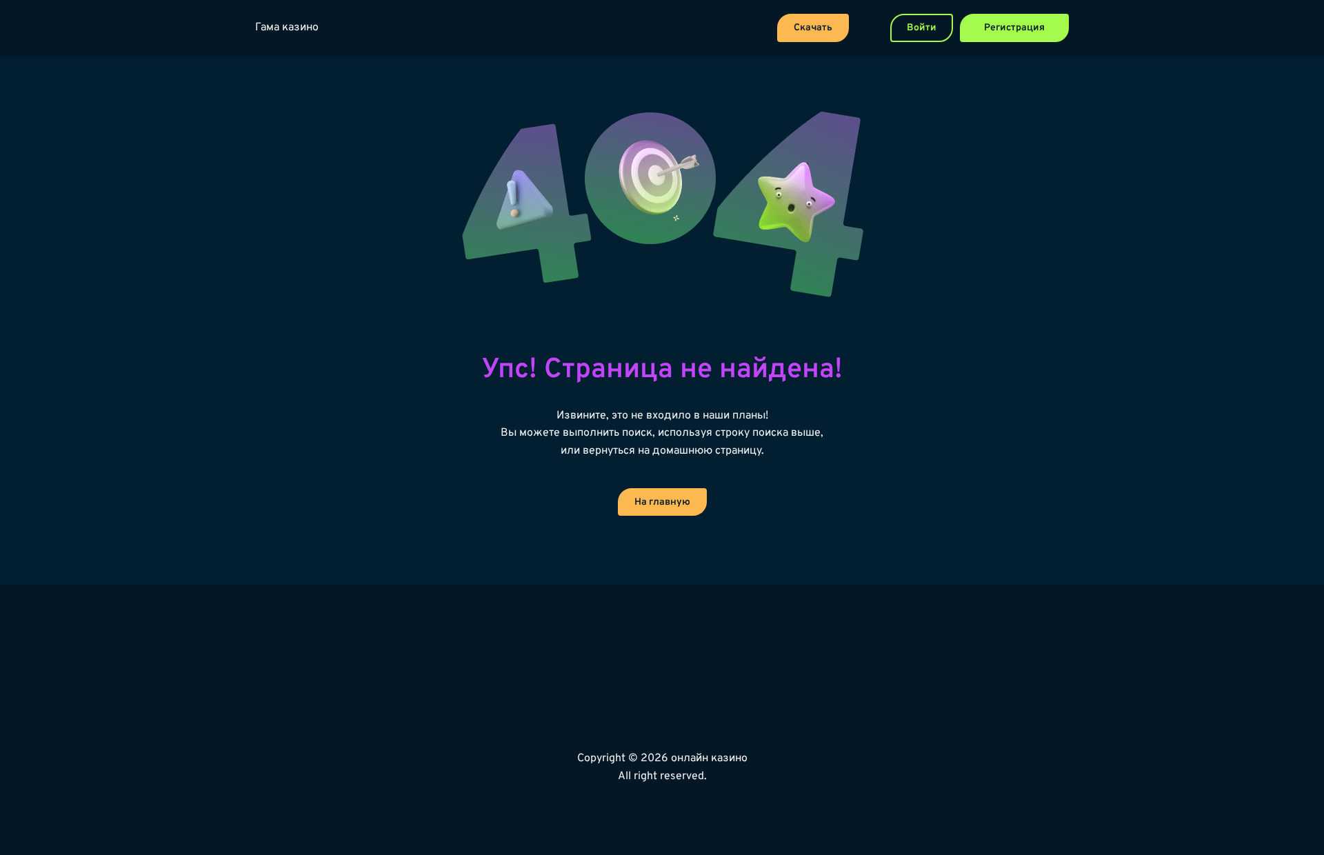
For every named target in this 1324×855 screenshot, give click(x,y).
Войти (921, 28)
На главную (662, 502)
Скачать (813, 28)
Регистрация (1014, 28)
